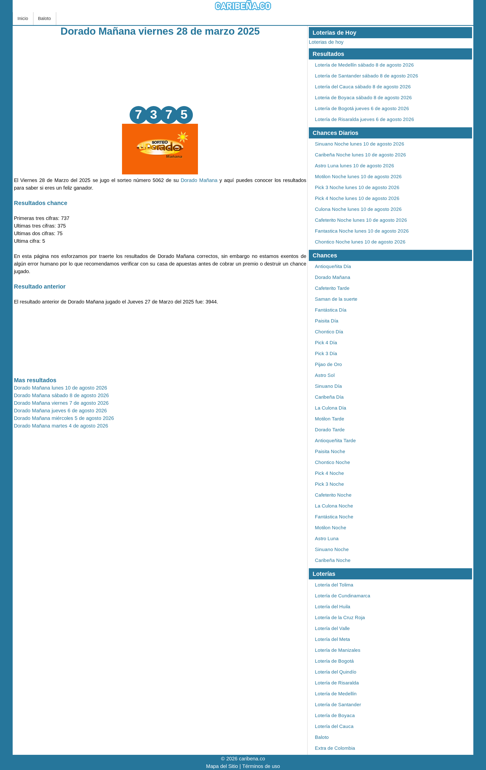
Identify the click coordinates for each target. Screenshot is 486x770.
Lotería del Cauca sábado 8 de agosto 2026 (363, 86)
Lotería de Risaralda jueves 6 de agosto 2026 (364, 119)
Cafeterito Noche (333, 495)
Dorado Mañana (199, 180)
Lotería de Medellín (336, 693)
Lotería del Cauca (334, 726)
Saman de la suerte (336, 299)
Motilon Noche (330, 527)
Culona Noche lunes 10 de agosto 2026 (358, 209)
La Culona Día (330, 408)
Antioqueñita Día (333, 266)
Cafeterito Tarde (332, 288)
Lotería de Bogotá (334, 661)
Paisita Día (326, 320)
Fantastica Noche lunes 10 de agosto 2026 (362, 231)
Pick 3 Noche (329, 484)
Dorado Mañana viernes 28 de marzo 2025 (160, 31)
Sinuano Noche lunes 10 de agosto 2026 (359, 144)
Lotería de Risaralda (337, 682)
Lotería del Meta (332, 639)
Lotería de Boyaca (335, 715)
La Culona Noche (334, 506)
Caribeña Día (329, 397)
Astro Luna (327, 538)
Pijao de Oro (328, 364)
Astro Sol (325, 375)
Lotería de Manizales (337, 650)
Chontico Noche (332, 462)
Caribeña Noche (333, 560)
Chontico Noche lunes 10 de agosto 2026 (360, 242)
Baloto (44, 18)
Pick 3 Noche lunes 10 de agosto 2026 (357, 187)
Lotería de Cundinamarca (342, 595)
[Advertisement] (160, 70)
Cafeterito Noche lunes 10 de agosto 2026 (361, 220)
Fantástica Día (331, 310)
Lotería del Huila (332, 606)
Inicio (22, 18)
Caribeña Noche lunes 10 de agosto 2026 (360, 154)
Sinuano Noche (332, 549)
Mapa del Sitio (222, 766)
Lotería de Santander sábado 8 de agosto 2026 (366, 75)
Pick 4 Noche (329, 473)
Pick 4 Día (326, 342)
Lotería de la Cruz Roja (340, 617)
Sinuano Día (328, 386)
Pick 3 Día (326, 353)
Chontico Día (329, 331)
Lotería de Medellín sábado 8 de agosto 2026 (364, 65)
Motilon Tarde (329, 418)
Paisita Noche (330, 451)
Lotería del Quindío (335, 672)
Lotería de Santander (338, 704)
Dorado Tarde (330, 429)
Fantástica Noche (334, 516)
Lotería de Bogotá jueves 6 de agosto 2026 (362, 108)
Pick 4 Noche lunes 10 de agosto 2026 (357, 198)
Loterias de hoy (326, 42)
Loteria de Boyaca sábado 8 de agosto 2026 (363, 97)
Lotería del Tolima (334, 584)
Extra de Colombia (335, 748)
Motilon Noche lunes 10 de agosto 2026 (358, 176)
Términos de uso (261, 766)
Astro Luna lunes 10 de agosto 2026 (354, 165)
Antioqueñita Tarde (335, 440)
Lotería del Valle (332, 628)
